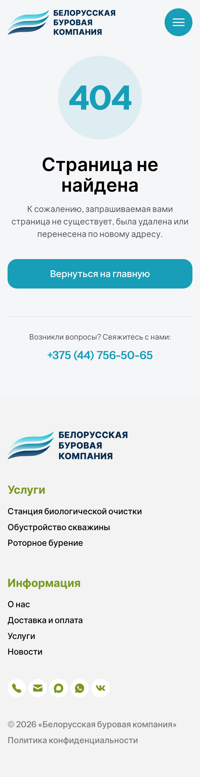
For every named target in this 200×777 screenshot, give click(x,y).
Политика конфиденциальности (73, 740)
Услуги (21, 636)
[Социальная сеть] (17, 688)
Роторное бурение (45, 543)
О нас (19, 604)
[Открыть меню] (178, 22)
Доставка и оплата (45, 620)
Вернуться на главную (100, 273)
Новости (25, 652)
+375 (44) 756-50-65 (100, 355)
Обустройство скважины (59, 527)
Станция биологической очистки (75, 511)
